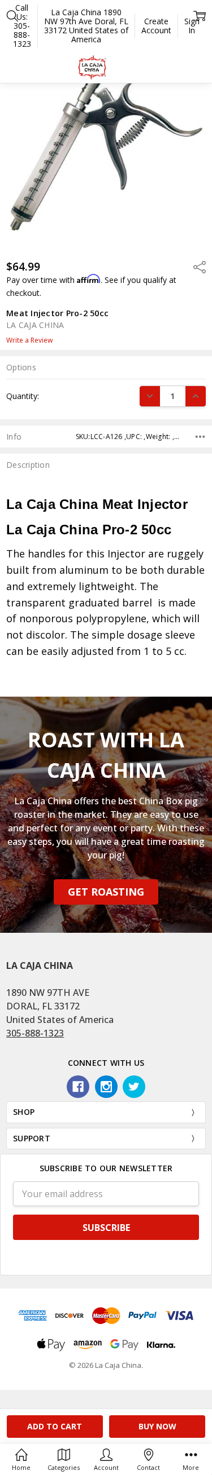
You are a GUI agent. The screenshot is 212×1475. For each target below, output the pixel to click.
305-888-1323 (35, 1033)
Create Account (156, 26)
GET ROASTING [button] (106, 891)
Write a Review (29, 340)
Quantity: (22, 396)
